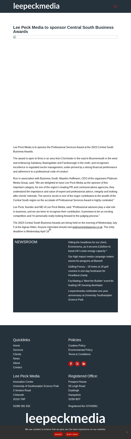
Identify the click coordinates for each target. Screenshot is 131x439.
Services (18, 350)
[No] (127, 432)
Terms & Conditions (79, 354)
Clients (17, 354)
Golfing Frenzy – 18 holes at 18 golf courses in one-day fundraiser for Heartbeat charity (88, 271)
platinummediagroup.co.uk (87, 227)
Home (16, 345)
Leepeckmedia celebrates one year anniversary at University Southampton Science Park (90, 295)
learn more (72, 434)
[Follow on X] (77, 363)
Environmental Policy (80, 350)
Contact (17, 367)
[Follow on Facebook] (70, 363)
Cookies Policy (76, 345)
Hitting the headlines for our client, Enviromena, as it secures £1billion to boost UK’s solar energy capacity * (89, 246)
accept (58, 434)
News (16, 358)
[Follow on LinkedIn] (83, 363)
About (16, 363)
